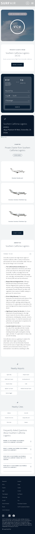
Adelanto (9, 413)
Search (17, 107)
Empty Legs (4, 497)
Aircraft (3, 500)
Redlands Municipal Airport (26, 388)
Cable (26, 383)
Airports (3, 487)
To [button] (22, 80)
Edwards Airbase (9, 383)
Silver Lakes (9, 422)
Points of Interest (5, 503)
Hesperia (26, 422)
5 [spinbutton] (15, 96)
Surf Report (20, 494)
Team (19, 497)
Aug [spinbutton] (6, 96)
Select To (22, 83)
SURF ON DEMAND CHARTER (17, 14)
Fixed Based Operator (22, 503)
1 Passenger (9, 100)
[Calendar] (29, 96)
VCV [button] (7, 80)
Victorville (26, 413)
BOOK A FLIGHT (17, 64)
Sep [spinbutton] (14, 96)
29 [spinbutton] (9, 96)
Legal (3, 491)
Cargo (19, 484)
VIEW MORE (17, 155)
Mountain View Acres (9, 417)
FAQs (3, 484)
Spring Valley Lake (26, 417)
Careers (19, 487)
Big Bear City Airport (9, 388)
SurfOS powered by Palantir (24, 506)
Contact (19, 491)
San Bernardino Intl (26, 379)
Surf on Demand (5, 510)
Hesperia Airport (26, 374)
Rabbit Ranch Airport (9, 379)
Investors (19, 481)
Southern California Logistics (8, 84)
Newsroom (4, 481)
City (18, 500)
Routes (3, 506)
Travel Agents (5, 494)
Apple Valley (9, 374)
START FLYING (17, 233)
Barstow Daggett (9, 393)
